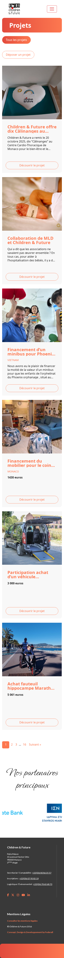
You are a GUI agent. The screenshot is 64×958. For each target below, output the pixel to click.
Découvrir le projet (32, 165)
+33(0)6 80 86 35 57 (41, 872)
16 (24, 744)
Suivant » (35, 744)
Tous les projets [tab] (16, 40)
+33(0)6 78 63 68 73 (42, 884)
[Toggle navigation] (52, 8)
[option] (26, 812)
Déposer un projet (18, 55)
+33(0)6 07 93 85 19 (29, 878)
